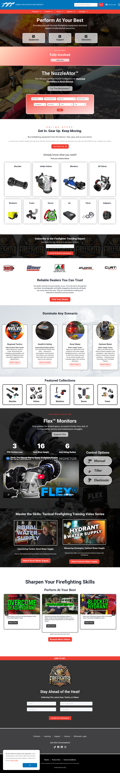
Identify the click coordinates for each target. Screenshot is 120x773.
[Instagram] (65, 747)
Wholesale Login (80, 736)
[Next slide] (113, 613)
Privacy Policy (14, 760)
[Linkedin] (62, 747)
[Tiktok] (55, 747)
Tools (59, 11)
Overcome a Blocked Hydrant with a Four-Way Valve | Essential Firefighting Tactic (97, 617)
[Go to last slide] (6, 613)
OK (30, 765)
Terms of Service (73, 763)
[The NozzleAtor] (60, 115)
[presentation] (22, 604)
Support (70, 11)
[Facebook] (58, 747)
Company (82, 11)
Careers (67, 736)
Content (47, 11)
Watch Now (13, 622)
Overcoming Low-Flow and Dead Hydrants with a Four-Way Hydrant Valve (21, 617)
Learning (47, 736)
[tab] (52, 634)
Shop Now (18, 183)
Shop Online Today (58, 146)
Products (35, 11)
